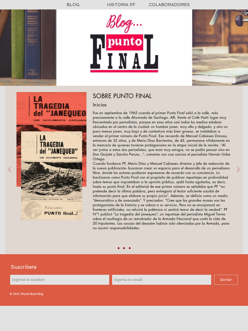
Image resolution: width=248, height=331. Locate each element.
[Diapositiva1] (118, 248)
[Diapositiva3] (130, 248)
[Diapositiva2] (124, 248)
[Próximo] (238, 170)
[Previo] (9, 170)
